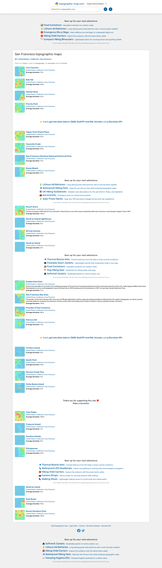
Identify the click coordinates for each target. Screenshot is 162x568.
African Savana (33, 231)
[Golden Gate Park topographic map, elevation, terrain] (20, 285)
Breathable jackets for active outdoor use (84, 274)
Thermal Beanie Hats (58, 259)
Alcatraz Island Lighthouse (38, 219)
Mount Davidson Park (36, 511)
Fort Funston (32, 67)
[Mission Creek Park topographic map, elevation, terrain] (20, 376)
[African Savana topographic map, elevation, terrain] (20, 235)
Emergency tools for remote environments (74, 195)
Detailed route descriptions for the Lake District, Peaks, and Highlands (95, 192)
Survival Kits (49, 195)
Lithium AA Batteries (55, 28)
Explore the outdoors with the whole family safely (86, 36)
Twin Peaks (31, 412)
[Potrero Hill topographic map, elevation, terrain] (20, 324)
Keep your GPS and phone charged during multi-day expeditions (89, 199)
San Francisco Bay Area (37, 295)
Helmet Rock (32, 92)
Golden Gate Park (34, 281)
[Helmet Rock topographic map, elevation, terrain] (20, 96)
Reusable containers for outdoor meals (78, 25)
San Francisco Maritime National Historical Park (49, 156)
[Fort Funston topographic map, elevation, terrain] (20, 71)
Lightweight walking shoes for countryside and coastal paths (83, 479)
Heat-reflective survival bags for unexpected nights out (91, 32)
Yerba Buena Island (35, 384)
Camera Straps (50, 475)
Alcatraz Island (33, 243)
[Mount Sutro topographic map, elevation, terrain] (20, 210)
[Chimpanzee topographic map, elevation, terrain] (20, 452)
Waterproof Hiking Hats (55, 188)
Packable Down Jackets (60, 262)
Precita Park (32, 104)
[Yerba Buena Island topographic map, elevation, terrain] (20, 388)
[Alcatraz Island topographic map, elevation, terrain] (20, 247)
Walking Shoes (50, 479)
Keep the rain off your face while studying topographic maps (93, 188)
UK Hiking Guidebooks (54, 191)
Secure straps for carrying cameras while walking (79, 476)
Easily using (82, 121)
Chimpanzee (32, 448)
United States (30, 70)
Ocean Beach (32, 168)
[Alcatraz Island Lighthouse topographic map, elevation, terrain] (20, 223)
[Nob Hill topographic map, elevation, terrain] (20, 83)
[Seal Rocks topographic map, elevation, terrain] (20, 503)
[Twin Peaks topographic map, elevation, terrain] (20, 416)
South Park (31, 360)
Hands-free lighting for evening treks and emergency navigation (98, 468)
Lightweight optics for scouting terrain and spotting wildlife (98, 40)
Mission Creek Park (35, 372)
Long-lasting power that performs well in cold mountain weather (93, 29)
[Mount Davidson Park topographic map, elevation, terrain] (20, 515)
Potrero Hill (31, 320)
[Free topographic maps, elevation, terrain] (16, 59)
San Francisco (50, 70)
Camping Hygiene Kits (58, 557)
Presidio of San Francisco (38, 308)
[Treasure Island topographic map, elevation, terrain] (20, 428)
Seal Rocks (31, 499)
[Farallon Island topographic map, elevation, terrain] (20, 352)
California (40, 70)
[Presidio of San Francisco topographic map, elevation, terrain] (20, 311)
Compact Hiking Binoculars (58, 39)
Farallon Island (33, 348)
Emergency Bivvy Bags (56, 32)
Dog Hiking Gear (55, 270)
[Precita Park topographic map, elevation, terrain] (20, 108)
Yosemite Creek (33, 144)
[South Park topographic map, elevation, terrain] (20, 364)
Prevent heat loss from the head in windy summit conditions (94, 260)
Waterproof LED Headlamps (57, 468)
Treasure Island (33, 424)
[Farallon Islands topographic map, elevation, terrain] (20, 440)
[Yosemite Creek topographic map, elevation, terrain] (20, 148)
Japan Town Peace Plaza (37, 132)
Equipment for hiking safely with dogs (81, 270)
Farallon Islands (33, 436)
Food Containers (53, 25)
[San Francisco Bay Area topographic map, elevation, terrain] (20, 299)
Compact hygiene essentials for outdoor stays (89, 558)
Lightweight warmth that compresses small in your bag (96, 263)
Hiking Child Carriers (55, 35)
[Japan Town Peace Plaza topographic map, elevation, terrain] (20, 136)
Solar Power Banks (53, 198)
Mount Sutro (32, 207)
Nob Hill (29, 80)
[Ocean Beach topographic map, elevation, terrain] (20, 172)
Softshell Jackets (56, 273)
